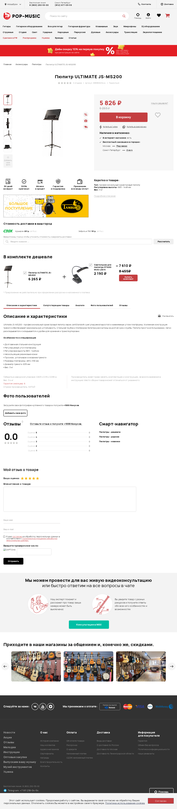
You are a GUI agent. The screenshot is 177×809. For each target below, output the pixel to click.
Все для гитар (55, 26)
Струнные (8, 32)
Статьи (72, 38)
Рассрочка (72, 745)
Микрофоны (129, 26)
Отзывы (123, 305)
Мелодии (9, 747)
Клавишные (102, 26)
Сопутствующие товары (56, 305)
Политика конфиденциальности (154, 749)
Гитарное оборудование (29, 26)
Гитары (7, 26)
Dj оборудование (151, 26)
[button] (5, 666)
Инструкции (11, 752)
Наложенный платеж (77, 753)
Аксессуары (112, 32)
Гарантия (142, 741)
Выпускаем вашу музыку (19, 762)
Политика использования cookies (125, 803)
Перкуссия (79, 32)
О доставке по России (108, 745)
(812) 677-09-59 (63, 5)
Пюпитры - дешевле (109, 432)
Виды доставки (104, 741)
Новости (9, 732)
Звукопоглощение (152, 32)
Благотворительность (51, 762)
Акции (7, 737)
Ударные (47, 32)
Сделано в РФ (10, 38)
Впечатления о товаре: (17, 484)
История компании (49, 741)
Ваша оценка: (11, 478)
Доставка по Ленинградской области (115, 753)
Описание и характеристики (21, 305)
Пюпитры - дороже (109, 436)
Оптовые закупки (15, 757)
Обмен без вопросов (148, 745)
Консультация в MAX (89, 624)
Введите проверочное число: (21, 545)
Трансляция (130, 32)
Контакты (45, 766)
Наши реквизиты (146, 753)
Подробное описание (105, 196)
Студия (22, 32)
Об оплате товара (75, 741)
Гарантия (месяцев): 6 (14, 383)
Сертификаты (47, 753)
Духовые (95, 32)
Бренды (59, 38)
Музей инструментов (17, 767)
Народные (63, 32)
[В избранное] (158, 117)
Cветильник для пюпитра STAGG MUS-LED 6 (102, 267)
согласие (17, 536)
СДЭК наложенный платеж (80, 757)
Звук (115, 26)
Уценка (46, 38)
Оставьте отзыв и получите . (56, 423)
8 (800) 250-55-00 (39, 5)
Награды (44, 757)
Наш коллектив (47, 745)
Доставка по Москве (107, 749)
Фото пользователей (102, 305)
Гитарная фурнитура (79, 26)
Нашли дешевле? (159, 103)
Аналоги (80, 305)
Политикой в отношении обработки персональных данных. (31, 539)
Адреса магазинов (49, 749)
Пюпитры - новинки (109, 441)
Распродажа (29, 38)
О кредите (72, 749)
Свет (34, 32)
